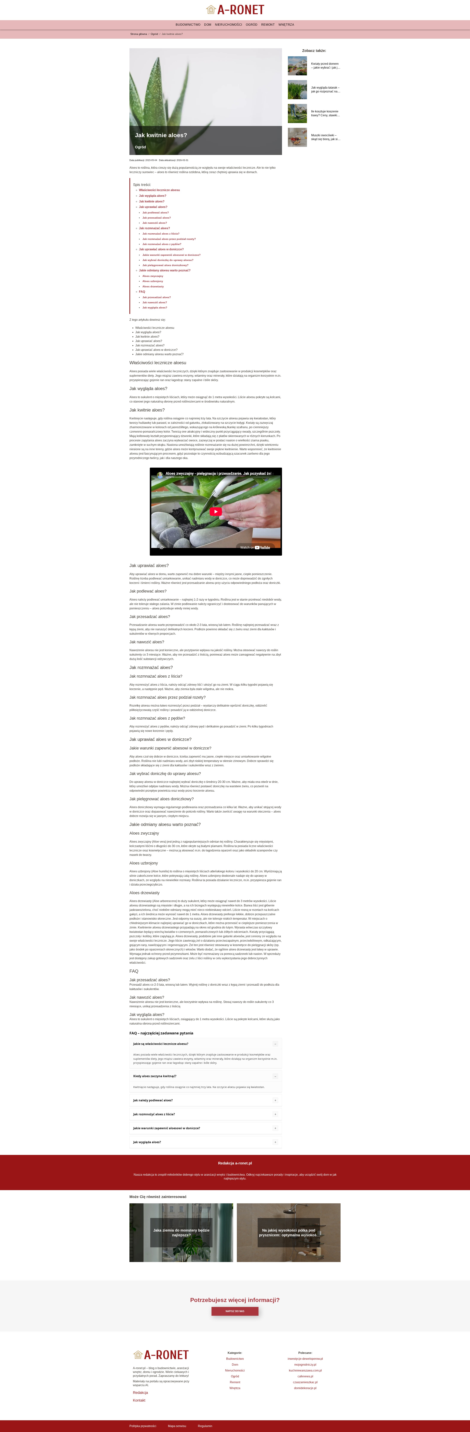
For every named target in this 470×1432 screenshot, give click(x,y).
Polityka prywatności (142, 1426)
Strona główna (139, 33)
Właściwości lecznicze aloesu (159, 190)
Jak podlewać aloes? (155, 212)
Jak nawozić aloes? (154, 222)
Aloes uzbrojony (152, 281)
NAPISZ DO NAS (235, 1311)
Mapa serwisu (177, 1426)
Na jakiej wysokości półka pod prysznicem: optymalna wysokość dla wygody (289, 1232)
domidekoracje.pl (305, 1388)
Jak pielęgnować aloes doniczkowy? (165, 265)
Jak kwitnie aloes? (151, 201)
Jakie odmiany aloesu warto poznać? (165, 270)
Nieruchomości (228, 24)
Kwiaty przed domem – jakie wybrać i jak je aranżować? (325, 66)
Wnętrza (286, 24)
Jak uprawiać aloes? (153, 207)
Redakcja (140, 1393)
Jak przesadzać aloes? (156, 217)
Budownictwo (188, 24)
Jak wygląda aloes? (152, 195)
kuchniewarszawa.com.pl (305, 1370)
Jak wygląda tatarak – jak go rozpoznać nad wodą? (325, 90)
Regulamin (205, 1426)
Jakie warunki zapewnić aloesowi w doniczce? (171, 254)
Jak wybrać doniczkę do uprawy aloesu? (168, 260)
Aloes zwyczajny (152, 276)
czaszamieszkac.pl (305, 1382)
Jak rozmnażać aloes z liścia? (161, 233)
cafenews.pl (305, 1376)
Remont (268, 24)
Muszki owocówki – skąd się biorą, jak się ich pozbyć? (325, 137)
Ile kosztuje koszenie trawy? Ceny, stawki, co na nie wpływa (324, 113)
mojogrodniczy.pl (305, 1364)
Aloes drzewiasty (153, 286)
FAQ (142, 291)
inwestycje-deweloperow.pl (305, 1358)
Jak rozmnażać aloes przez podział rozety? (169, 238)
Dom (207, 24)
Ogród (252, 24)
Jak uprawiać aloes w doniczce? (161, 249)
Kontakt (139, 1400)
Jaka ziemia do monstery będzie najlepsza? (181, 1232)
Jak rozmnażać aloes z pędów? (161, 244)
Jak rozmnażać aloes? (154, 228)
